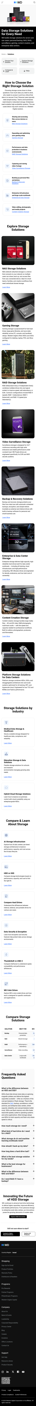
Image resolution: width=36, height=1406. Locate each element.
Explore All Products (27, 1234)
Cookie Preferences (20, 1394)
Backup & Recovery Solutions (18, 182)
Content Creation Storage (20, 212)
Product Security (7, 1365)
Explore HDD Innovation (18, 1216)
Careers (4, 1334)
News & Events (7, 1315)
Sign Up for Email (7, 1265)
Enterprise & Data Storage (20, 197)
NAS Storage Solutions (19, 124)
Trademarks (16, 1390)
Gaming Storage (17, 138)
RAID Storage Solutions (20, 154)
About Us (5, 1311)
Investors (5, 1338)
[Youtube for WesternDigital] (23, 1372)
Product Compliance (8, 1394)
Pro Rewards (6, 1288)
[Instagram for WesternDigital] (3, 1372)
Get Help (4, 1357)
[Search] (34, 2)
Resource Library (7, 1361)
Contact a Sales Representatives (8, 1234)
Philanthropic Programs (10, 1296)
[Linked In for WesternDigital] (8, 1372)
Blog (3, 1330)
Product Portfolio (7, 1269)
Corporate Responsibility (10, 1323)
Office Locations (7, 1342)
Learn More (6, 287)
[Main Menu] (2, 2)
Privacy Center (6, 1327)
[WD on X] (13, 1371)
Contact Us (5, 1345)
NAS (11, 1103)
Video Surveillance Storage (21, 168)
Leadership (5, 1319)
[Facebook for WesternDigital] (18, 1372)
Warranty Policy (7, 1273)
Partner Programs (7, 1292)
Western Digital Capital (9, 1300)
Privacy (4, 1390)
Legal (9, 1390)
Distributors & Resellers (9, 1277)
